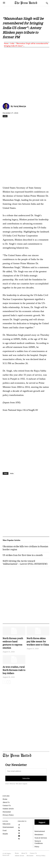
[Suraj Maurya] (7, 106)
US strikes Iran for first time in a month (23, 555)
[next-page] (8, 682)
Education (6, 824)
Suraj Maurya (20, 106)
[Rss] (19, 838)
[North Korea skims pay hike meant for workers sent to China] (38, 630)
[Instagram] (19, 833)
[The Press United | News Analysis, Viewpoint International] (30, 3)
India (12, 43)
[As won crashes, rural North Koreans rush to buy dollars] (14, 659)
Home (6, 43)
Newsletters (39, 834)
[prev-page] (4, 682)
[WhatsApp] (32, 122)
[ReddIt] (26, 122)
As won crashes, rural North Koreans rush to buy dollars (14, 670)
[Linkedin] (38, 122)
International (40, 831)
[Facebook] (13, 122)
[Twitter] (19, 827)
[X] (20, 122)
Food (4, 830)
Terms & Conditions (39, 842)
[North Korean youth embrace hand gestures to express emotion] (14, 630)
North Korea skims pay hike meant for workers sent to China (38, 641)
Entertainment (8, 827)
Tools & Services (41, 838)
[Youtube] (19, 836)
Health (5, 834)
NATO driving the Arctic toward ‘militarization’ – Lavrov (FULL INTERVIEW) (25, 562)
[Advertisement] (26, 74)
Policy (37, 846)
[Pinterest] (44, 122)
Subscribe (26, 778)
